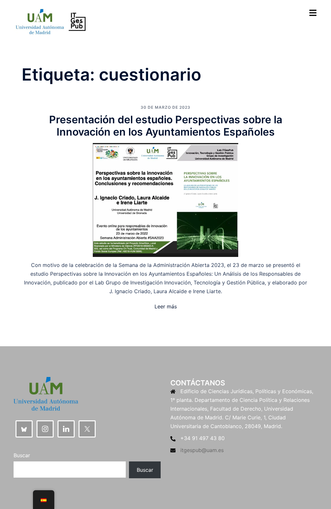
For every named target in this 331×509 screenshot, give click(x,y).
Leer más (166, 306)
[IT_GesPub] (51, 22)
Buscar (22, 455)
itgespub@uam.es (202, 450)
